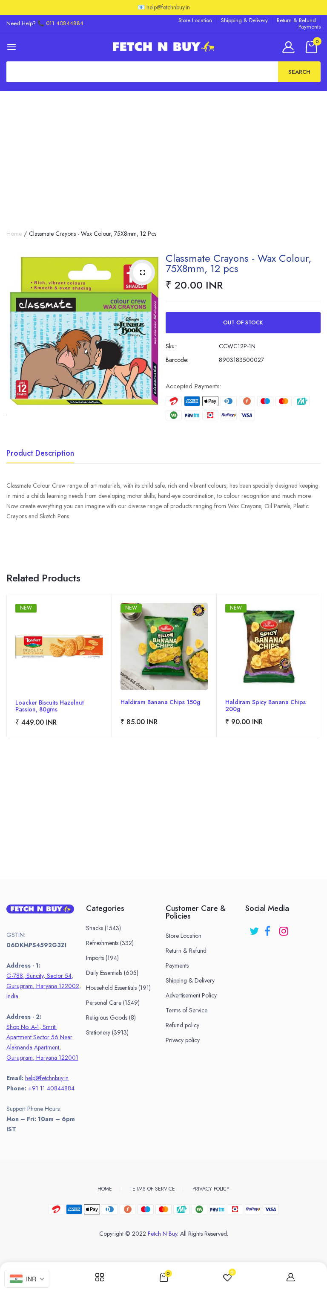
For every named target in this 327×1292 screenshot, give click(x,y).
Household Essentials (118, 987)
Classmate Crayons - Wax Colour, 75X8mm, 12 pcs (238, 263)
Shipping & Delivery (244, 20)
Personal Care (113, 1002)
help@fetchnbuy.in (47, 1078)
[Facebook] (269, 928)
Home (14, 233)
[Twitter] (255, 928)
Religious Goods (111, 1017)
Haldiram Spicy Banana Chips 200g (265, 705)
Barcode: (177, 360)
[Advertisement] (163, 155)
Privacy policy (183, 1040)
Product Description (40, 454)
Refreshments (110, 943)
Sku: (171, 346)
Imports (102, 958)
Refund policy (182, 1025)
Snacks (103, 928)
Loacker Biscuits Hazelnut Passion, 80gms (49, 706)
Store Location (195, 20)
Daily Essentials (112, 972)
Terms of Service (186, 1010)
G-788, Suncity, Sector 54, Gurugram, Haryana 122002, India (43, 985)
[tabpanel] (59, 666)
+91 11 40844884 (51, 1088)
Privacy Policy (210, 1188)
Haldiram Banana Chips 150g (160, 702)
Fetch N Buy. (163, 1233)
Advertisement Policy (191, 995)
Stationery (107, 1032)
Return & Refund (296, 20)
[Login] (289, 47)
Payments (309, 27)
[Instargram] (284, 928)
